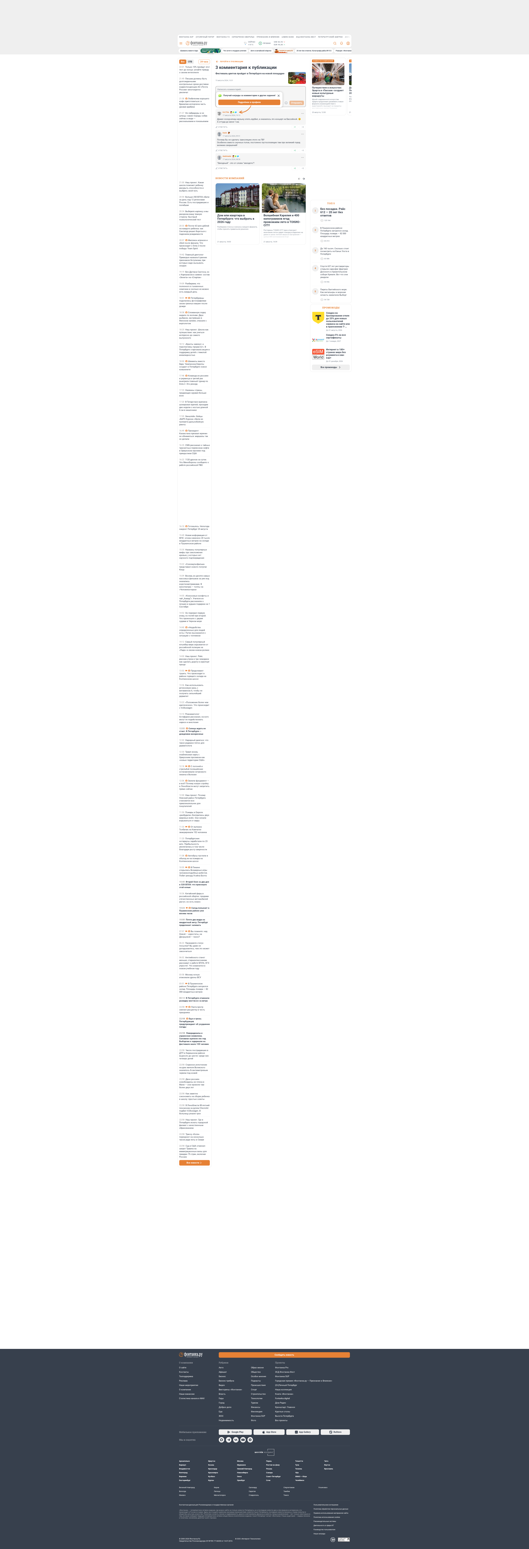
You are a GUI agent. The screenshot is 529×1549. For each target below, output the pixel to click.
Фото (253, 1420)
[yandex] (250, 1440)
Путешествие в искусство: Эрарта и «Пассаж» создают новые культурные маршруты (328, 91)
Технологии (256, 1398)
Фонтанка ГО (223, 37)
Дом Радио (280, 1403)
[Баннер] (210, 50)
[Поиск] (335, 43)
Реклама (183, 1381)
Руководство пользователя (324, 1530)
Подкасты (256, 1381)
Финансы (255, 1407)
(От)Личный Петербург (286, 1385)
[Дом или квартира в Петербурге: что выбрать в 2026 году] (237, 198)
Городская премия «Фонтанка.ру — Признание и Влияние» (303, 1381)
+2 (295, 150)
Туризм (254, 1403)
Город (221, 1403)
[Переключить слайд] (350, 74)
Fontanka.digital (282, 1398)
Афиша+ (223, 1372)
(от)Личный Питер (205, 37)
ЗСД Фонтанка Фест (306, 37)
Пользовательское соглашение (326, 1505)
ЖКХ (221, 1416)
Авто (221, 1367)
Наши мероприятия (188, 1385)
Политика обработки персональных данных (331, 1509)
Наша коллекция (283, 1389)
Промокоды (331, 307)
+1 (295, 127)
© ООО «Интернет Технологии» (248, 1539)
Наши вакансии (187, 1394)
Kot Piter (226, 112)
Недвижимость (226, 1420)
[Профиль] (348, 43)
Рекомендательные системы (325, 1521)
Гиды (221, 1398)
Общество (256, 1372)
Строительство (258, 1394)
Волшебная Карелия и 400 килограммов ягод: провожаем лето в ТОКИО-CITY (282, 220)
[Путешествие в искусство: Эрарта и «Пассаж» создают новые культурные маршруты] (328, 74)
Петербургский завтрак (330, 37)
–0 (302, 127)
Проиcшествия (258, 1385)
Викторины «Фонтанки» (230, 1389)
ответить (223, 127)
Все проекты (281, 1420)
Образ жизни (257, 1367)
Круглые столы (282, 1411)
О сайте (182, 1367)
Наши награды (319, 1534)
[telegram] (228, 1440)
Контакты (184, 1372)
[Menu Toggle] (181, 43)
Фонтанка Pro (281, 1367)
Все (183, 61)
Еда (220, 1411)
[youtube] (243, 1440)
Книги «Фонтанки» (284, 1394)
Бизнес (222, 1376)
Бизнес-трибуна (226, 1381)
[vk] (236, 1440)
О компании (185, 1389)
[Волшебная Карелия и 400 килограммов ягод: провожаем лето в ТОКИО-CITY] (284, 198)
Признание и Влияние (268, 37)
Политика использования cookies (327, 1517)
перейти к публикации (231, 62)
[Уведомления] (341, 43)
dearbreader (227, 156)
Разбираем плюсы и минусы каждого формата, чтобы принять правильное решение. (237, 228)
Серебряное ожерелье (243, 37)
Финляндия (256, 1411)
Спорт (254, 1389)
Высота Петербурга (284, 1416)
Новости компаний (229, 178)
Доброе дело (225, 1407)
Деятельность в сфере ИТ (324, 1525)
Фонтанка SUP (186, 37)
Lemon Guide (288, 37)
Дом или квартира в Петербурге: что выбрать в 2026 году (235, 219)
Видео (222, 1385)
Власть (222, 1394)
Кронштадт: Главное (285, 1407)
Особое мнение (258, 1376)
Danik (225, 133)
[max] (221, 1440)
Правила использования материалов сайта (331, 1513)
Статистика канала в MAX (191, 1398)
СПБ (190, 61)
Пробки (265, 43)
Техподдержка (186, 1376)
